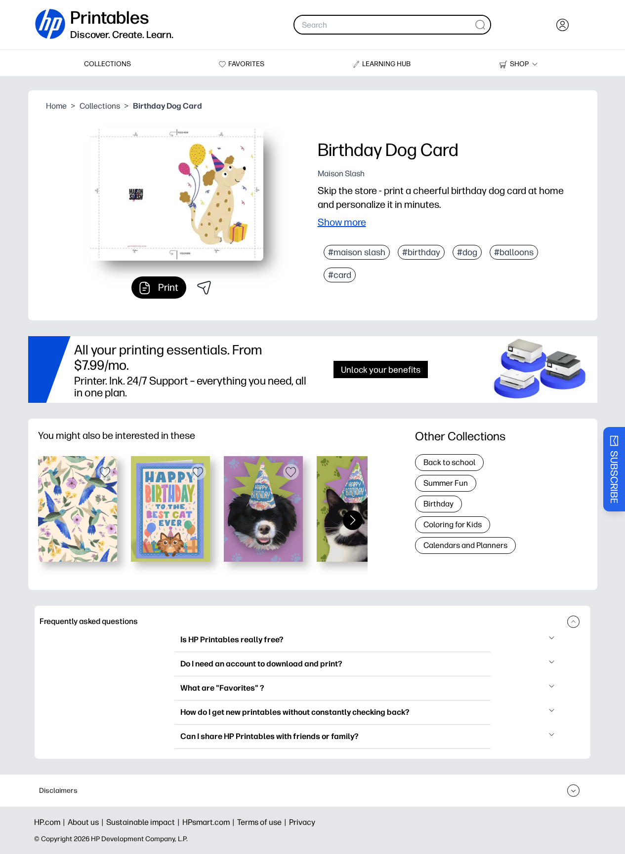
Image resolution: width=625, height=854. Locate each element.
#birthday (421, 252)
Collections (100, 106)
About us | (87, 822)
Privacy (302, 822)
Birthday (438, 503)
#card (339, 275)
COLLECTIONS (107, 64)
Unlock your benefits (380, 369)
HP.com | (51, 822)
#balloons (514, 252)
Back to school (449, 462)
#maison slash (356, 252)
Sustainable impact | (144, 822)
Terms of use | (263, 822)
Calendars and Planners (465, 545)
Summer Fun (445, 483)
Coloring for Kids (452, 524)
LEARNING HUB (386, 64)
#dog (467, 252)
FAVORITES (246, 64)
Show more (342, 222)
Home (56, 106)
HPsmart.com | (209, 822)
